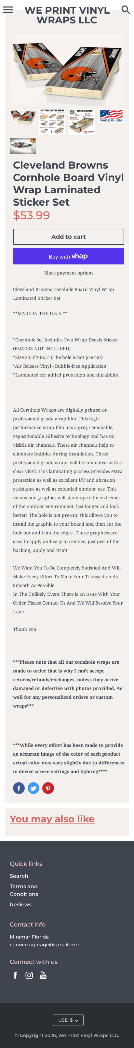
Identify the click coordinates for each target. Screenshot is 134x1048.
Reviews (21, 904)
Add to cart (68, 236)
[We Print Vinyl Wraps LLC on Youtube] (43, 980)
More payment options (68, 273)
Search (19, 876)
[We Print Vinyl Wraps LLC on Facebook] (15, 980)
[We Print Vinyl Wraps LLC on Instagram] (29, 980)
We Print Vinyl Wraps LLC (88, 1035)
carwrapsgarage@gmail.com (45, 944)
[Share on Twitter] (33, 788)
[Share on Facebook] (19, 788)
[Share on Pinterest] (48, 788)
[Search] (126, 10)
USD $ (65, 1020)
